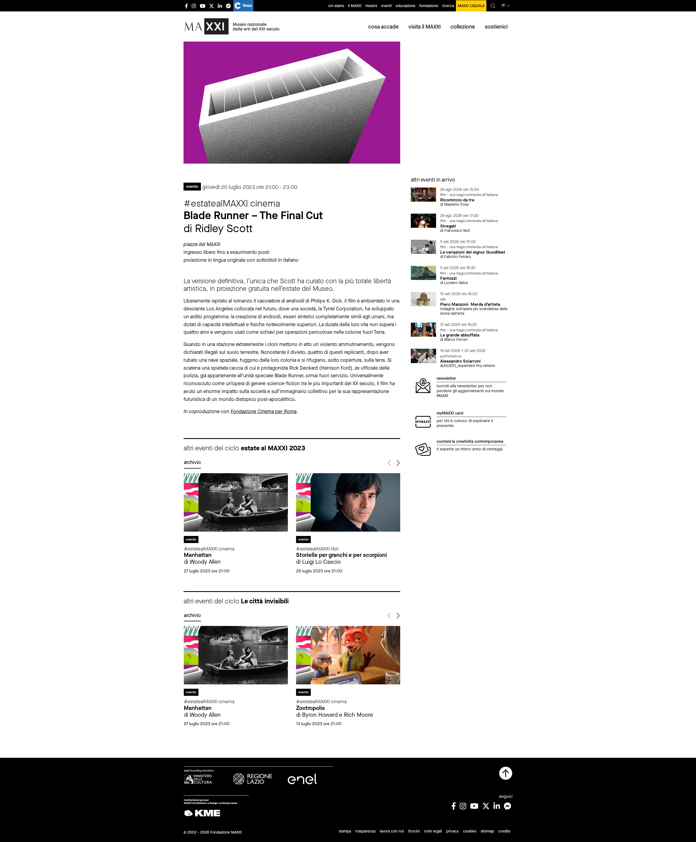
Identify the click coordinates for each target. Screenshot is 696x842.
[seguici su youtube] (202, 5)
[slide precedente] (389, 463)
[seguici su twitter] (211, 5)
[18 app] (243, 5)
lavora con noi (392, 831)
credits (504, 831)
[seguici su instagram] (193, 5)
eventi (386, 5)
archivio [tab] (192, 462)
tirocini (414, 831)
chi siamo (336, 5)
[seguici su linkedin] (219, 5)
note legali (433, 831)
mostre (371, 5)
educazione (405, 5)
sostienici (496, 26)
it (503, 5)
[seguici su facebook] (186, 5)
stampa (345, 831)
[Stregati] (423, 220)
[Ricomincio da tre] (423, 194)
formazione (428, 5)
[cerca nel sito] (493, 5)
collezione (462, 26)
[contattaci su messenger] (228, 5)
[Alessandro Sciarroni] (423, 355)
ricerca (448, 5)
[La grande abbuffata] (423, 329)
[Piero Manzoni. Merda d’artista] (423, 298)
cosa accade (383, 26)
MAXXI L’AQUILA (471, 5)
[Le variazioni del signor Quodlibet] (423, 246)
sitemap (487, 831)
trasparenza (365, 831)
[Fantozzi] (423, 272)
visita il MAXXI (424, 26)
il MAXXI (355, 5)
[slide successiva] (398, 463)
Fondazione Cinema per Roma (263, 411)
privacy (452, 831)
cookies (469, 831)
